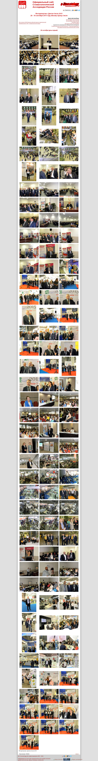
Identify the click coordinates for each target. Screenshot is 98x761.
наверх (77, 754)
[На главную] (70, 7)
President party (75, 22)
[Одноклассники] (74, 10)
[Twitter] (79, 10)
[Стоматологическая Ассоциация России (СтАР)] (22, 8)
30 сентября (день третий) (72, 21)
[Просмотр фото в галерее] (29, 49)
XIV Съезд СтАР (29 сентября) (72, 23)
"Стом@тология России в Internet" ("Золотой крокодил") (65, 26)
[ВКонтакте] (73, 10)
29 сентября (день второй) (72, 19)
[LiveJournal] (77, 10)
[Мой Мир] (76, 10)
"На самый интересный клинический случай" (68, 27)
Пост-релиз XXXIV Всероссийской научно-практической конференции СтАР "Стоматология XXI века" (32, 23)
